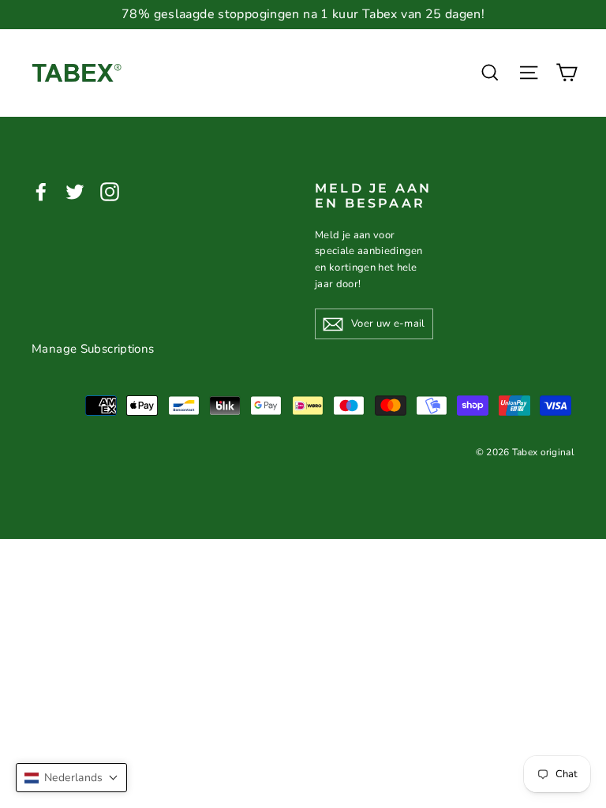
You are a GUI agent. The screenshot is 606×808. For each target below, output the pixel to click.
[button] (71, 777)
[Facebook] (41, 190)
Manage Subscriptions (93, 349)
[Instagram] (109, 190)
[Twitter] (74, 190)
